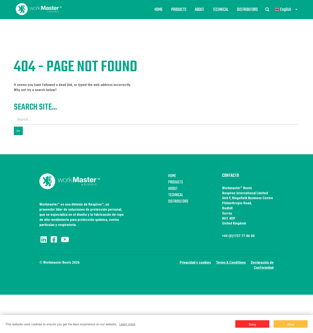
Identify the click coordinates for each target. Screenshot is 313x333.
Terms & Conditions (231, 262)
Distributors (247, 9)
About (199, 9)
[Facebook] (54, 239)
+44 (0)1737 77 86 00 (238, 236)
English (285, 9)
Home (158, 9)
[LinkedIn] (43, 239)
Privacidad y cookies (195, 262)
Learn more (127, 324)
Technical (220, 9)
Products (178, 9)
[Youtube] (65, 239)
